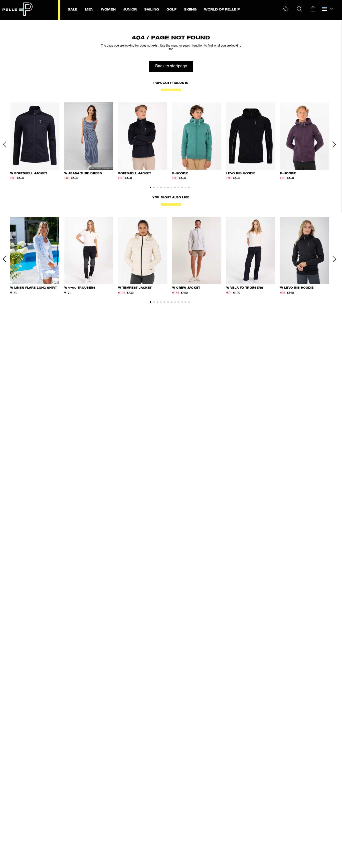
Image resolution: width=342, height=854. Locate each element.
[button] (286, 9)
